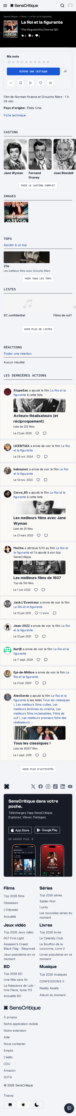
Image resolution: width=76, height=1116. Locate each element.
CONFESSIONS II (51, 981)
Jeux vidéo (15, 925)
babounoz (20, 469)
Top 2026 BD (13, 974)
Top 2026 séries (50, 895)
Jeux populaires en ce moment (19, 957)
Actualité (10, 916)
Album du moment (52, 995)
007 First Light (14, 938)
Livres (45, 925)
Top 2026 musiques (53, 974)
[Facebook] (40, 787)
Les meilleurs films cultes (33, 704)
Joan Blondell (63, 173)
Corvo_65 (20, 492)
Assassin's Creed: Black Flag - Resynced (19, 946)
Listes (10, 289)
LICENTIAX (21, 446)
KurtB (17, 649)
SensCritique (11, 16)
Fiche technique (15, 115)
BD (7, 966)
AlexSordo (21, 696)
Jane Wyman (13, 173)
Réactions (13, 347)
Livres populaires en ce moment (55, 957)
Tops (8, 238)
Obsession (11, 903)
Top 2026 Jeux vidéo (18, 932)
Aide (7, 1037)
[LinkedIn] (63, 787)
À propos (10, 1017)
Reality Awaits (49, 988)
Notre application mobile (21, 1024)
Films (23, 16)
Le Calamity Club (51, 938)
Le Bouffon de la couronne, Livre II (52, 946)
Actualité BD (12, 996)
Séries (45, 888)
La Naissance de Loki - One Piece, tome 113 (19, 988)
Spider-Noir (47, 901)
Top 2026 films (14, 896)
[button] (70, 5)
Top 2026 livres (50, 932)
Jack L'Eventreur (26, 602)
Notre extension (15, 1030)
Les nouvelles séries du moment (55, 915)
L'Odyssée (11, 910)
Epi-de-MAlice (23, 672)
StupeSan (20, 390)
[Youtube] (70, 787)
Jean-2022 (21, 626)
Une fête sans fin (16, 979)
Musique (48, 966)
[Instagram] (48, 787)
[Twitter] (33, 787)
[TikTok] (55, 787)
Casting (11, 132)
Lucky (43, 907)
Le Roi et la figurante (40, 16)
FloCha (18, 548)
